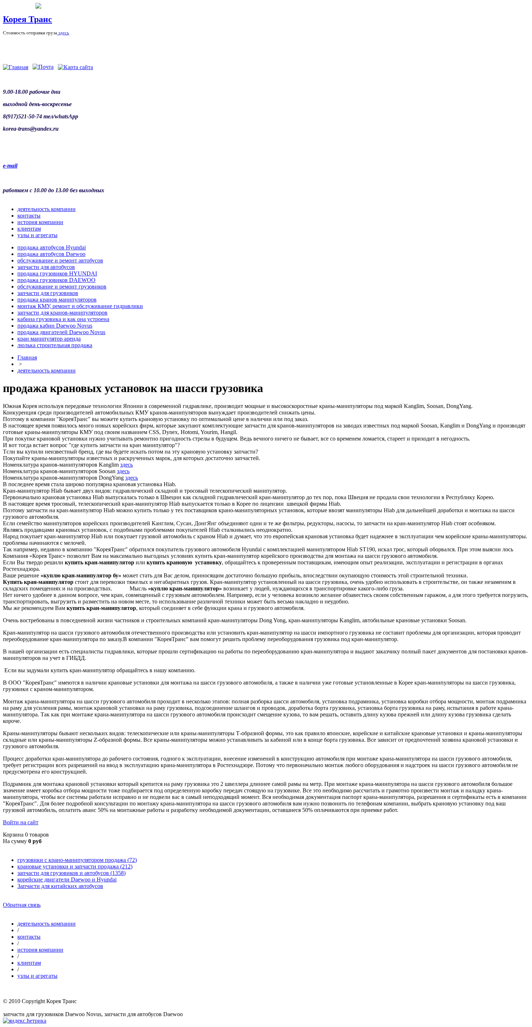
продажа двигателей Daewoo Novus (61, 332)
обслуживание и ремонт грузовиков (61, 286)
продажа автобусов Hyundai (51, 247)
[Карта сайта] (75, 67)
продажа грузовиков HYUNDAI (57, 273)
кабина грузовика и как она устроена (63, 319)
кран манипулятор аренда (49, 339)
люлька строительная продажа (54, 345)
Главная (27, 357)
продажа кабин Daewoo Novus (54, 326)
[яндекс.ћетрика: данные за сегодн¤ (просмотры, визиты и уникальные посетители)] (24, 1021)
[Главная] (15, 67)
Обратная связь (22, 905)
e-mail (10, 166)
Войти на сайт (20, 822)
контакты (29, 215)
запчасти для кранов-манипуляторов (62, 313)
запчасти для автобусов (46, 267)
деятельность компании (46, 209)
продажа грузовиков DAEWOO (56, 280)
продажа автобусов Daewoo (51, 254)
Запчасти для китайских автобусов (60, 886)
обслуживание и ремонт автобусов (60, 260)
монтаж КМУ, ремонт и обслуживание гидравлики (80, 306)
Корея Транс (27, 19)
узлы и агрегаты (37, 235)
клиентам (29, 229)
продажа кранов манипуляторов (57, 299)
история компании (40, 222)
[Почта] (43, 67)
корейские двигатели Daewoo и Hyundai (67, 879)
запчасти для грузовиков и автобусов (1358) (71, 873)
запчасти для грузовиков (47, 293)
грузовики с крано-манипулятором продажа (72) (77, 860)
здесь (63, 32)
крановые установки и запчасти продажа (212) (74, 866)
